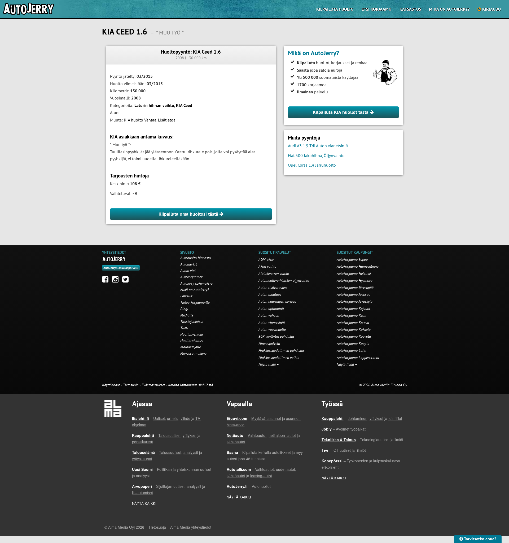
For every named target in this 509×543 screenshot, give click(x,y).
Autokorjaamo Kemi (351, 315)
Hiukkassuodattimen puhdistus (281, 350)
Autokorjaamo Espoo (352, 259)
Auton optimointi (271, 308)
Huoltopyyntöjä (191, 334)
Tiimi (184, 327)
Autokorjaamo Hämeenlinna (358, 266)
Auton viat (188, 270)
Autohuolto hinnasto (195, 257)
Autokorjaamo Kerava (353, 322)
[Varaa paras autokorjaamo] (114, 259)
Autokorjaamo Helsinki (354, 273)
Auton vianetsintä (271, 322)
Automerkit (188, 264)
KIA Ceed (184, 105)
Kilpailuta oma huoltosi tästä (189, 214)
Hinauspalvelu (269, 343)
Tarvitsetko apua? (479, 539)
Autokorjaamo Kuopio (353, 343)
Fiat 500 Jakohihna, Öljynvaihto (316, 155)
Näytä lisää (267, 364)
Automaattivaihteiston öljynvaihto (283, 280)
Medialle (186, 315)
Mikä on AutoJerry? (449, 9)
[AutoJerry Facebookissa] (106, 280)
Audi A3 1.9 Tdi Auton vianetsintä (318, 145)
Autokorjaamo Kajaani (353, 308)
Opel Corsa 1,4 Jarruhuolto (312, 165)
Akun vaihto (267, 266)
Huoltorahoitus (191, 340)
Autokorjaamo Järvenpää (355, 287)
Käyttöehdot (111, 385)
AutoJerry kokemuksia (196, 283)
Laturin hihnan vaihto (154, 105)
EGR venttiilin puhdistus (276, 336)
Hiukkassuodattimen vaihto (278, 357)
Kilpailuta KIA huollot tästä (341, 112)
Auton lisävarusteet (272, 287)
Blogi (184, 308)
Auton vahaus (268, 315)
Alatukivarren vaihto (273, 273)
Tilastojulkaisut (191, 321)
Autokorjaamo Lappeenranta (358, 357)
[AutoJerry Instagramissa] (116, 280)
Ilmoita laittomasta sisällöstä (190, 385)
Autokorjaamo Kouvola (354, 336)
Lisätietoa (166, 120)
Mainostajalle (190, 347)
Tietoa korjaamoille (194, 302)
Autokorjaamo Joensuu (353, 294)
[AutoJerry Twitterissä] (126, 280)
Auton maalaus (269, 294)
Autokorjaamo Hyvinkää (354, 280)
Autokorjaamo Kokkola (354, 329)
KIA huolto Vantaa (140, 120)
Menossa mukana (193, 353)
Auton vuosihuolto (272, 329)
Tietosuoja (130, 385)
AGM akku (266, 259)
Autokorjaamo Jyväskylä (354, 301)
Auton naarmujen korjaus (277, 301)
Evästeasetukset (153, 385)
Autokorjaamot (191, 277)
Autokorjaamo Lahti (351, 350)
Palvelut (186, 296)
